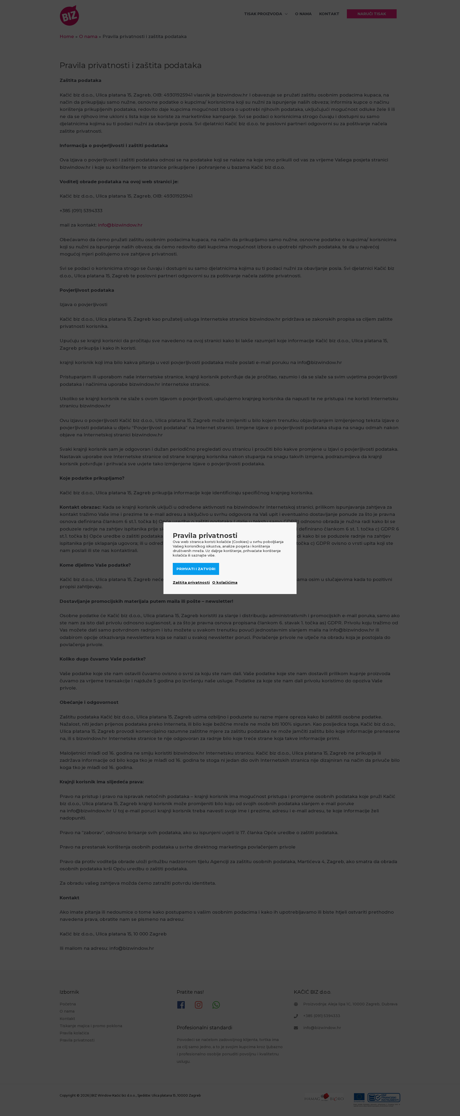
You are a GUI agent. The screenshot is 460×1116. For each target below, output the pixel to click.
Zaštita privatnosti (191, 582)
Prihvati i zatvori (195, 569)
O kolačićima (224, 582)
